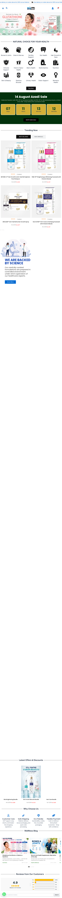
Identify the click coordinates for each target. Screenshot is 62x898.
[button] (3, 8)
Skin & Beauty (6, 80)
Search (57, 894)
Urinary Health (31, 80)
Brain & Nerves (18, 55)
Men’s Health (31, 68)
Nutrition (56, 68)
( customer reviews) (17, 174)
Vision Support (43, 80)
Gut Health (43, 55)
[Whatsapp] (4, 894)
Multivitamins (43, 68)
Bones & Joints (6, 55)
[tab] (23, 137)
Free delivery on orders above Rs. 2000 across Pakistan (44, 2)
